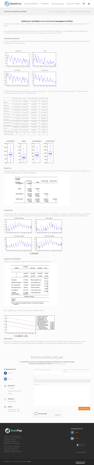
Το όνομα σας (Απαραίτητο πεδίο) (42, 369)
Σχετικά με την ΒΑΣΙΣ (73, 4)
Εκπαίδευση (45, 4)
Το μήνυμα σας (37, 384)
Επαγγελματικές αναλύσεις (13, 4)
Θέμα (35, 378)
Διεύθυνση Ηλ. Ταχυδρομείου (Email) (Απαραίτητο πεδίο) (76, 370)
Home (50, 11)
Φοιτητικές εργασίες (57, 4)
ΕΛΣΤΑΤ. (60, 33)
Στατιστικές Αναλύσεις (31, 4)
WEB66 (83, 452)
